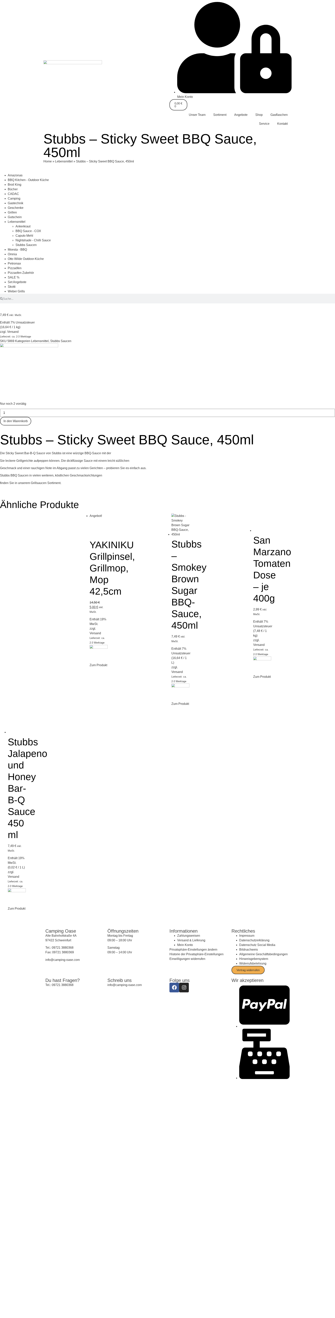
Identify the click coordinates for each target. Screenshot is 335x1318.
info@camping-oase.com (62, 959)
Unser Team (197, 114)
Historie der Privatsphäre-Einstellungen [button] (196, 954)
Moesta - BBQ (17, 249)
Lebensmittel (64, 161)
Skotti (12, 286)
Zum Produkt (98, 665)
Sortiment (219, 114)
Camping (14, 198)
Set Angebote (17, 282)
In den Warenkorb (15, 421)
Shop (259, 114)
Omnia (12, 254)
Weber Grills (16, 291)
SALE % (13, 277)
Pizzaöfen (15, 268)
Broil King (14, 184)
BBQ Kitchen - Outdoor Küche (28, 180)
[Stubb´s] (29, 346)
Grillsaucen (39, 483)
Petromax (14, 263)
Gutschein (15, 217)
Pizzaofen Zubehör (21, 272)
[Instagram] (184, 987)
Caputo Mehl (24, 235)
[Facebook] (174, 987)
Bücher (13, 189)
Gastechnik (15, 203)
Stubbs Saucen (26, 245)
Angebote (241, 114)
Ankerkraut (23, 226)
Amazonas (15, 175)
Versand (13, 331)
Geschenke (15, 207)
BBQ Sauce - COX (28, 231)
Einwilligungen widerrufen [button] (187, 958)
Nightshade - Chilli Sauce (33, 240)
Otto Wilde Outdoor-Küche (26, 258)
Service (264, 123)
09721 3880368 (62, 947)
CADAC (13, 193)
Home (47, 161)
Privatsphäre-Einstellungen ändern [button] (193, 949)
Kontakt (282, 123)
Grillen (12, 212)
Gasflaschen (279, 114)
